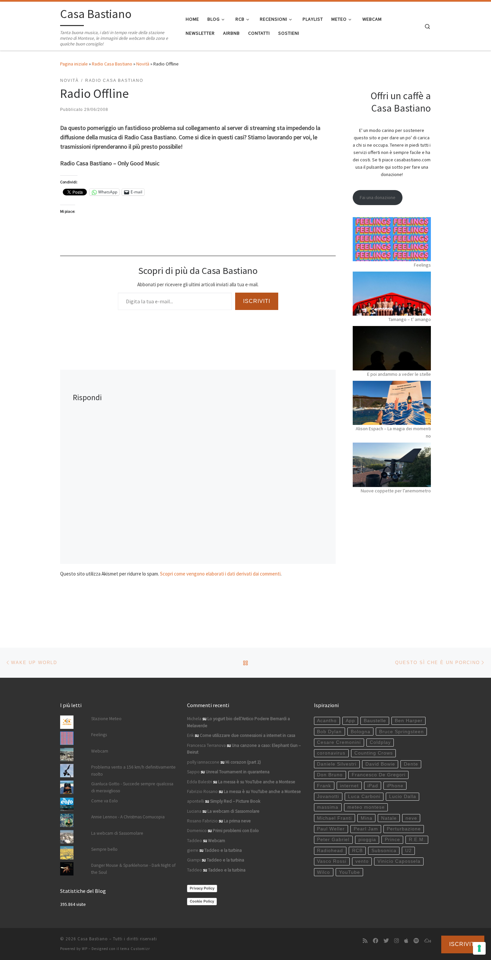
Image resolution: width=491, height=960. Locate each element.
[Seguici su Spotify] (416, 941)
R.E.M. (417, 839)
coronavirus (331, 753)
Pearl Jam (366, 828)
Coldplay (380, 742)
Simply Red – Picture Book (235, 801)
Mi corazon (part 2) (243, 762)
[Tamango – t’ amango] (392, 294)
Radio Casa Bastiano (112, 64)
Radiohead (330, 850)
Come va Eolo (104, 801)
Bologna (360, 731)
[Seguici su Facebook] (375, 941)
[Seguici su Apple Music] (406, 941)
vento (362, 861)
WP (85, 948)
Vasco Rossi (331, 861)
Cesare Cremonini (339, 742)
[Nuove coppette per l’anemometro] (392, 465)
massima (327, 807)
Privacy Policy (202, 888)
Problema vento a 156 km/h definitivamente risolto (133, 770)
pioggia (367, 839)
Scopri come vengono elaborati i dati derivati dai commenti (220, 574)
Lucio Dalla (402, 796)
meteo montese (366, 807)
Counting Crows (373, 753)
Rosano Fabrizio (202, 821)
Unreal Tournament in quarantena (238, 772)
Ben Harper (409, 720)
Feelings (422, 265)
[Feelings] (392, 239)
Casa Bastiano (92, 939)
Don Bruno (330, 774)
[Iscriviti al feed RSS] (365, 941)
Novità (142, 64)
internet (349, 785)
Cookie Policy (202, 901)
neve (411, 818)
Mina (366, 818)
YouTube (349, 872)
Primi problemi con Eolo (236, 830)
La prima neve (237, 821)
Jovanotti (328, 796)
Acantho (327, 720)
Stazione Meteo (106, 719)
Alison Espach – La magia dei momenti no (393, 432)
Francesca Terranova (206, 745)
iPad (372, 785)
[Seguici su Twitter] (386, 941)
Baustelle (375, 720)
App (350, 720)
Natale (389, 818)
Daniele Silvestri (336, 764)
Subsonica (383, 850)
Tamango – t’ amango (409, 319)
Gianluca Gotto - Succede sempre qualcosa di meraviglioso (132, 787)
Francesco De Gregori (378, 774)
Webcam (99, 751)
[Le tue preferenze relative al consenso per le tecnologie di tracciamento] (479, 948)
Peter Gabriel (333, 839)
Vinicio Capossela (399, 861)
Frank (324, 785)
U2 (408, 850)
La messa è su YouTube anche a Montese (256, 782)
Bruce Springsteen (401, 731)
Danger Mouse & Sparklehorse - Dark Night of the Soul (133, 868)
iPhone (395, 785)
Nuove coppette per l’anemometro (396, 491)
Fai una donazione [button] (377, 197)
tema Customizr (135, 948)
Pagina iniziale (74, 64)
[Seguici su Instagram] (396, 941)
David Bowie (380, 764)
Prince (392, 839)
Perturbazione (404, 828)
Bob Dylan (329, 731)
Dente (411, 764)
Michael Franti (334, 818)
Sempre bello (104, 849)
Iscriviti (256, 301)
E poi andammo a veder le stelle (399, 374)
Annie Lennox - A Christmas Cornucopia (128, 817)
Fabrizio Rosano (202, 791)
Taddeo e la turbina (223, 850)
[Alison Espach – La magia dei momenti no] (392, 403)
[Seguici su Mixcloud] (427, 941)
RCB (357, 850)
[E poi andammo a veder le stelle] (392, 348)
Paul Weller (331, 828)
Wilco (323, 872)
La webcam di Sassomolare (117, 833)
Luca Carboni (364, 796)
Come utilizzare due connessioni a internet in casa (247, 735)
